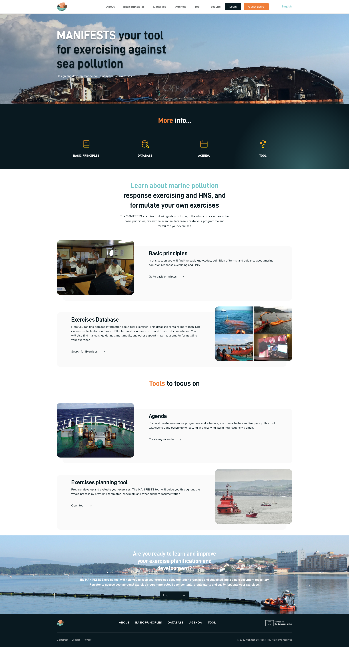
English (287, 7)
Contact (76, 640)
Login (233, 7)
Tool (197, 7)
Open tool (77, 506)
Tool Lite (215, 7)
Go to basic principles (163, 277)
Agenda (180, 7)
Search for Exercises (84, 352)
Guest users (256, 7)
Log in (167, 595)
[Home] (62, 6)
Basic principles (134, 7)
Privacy (87, 640)
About (110, 7)
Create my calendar (161, 439)
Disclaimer (62, 640)
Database (159, 7)
